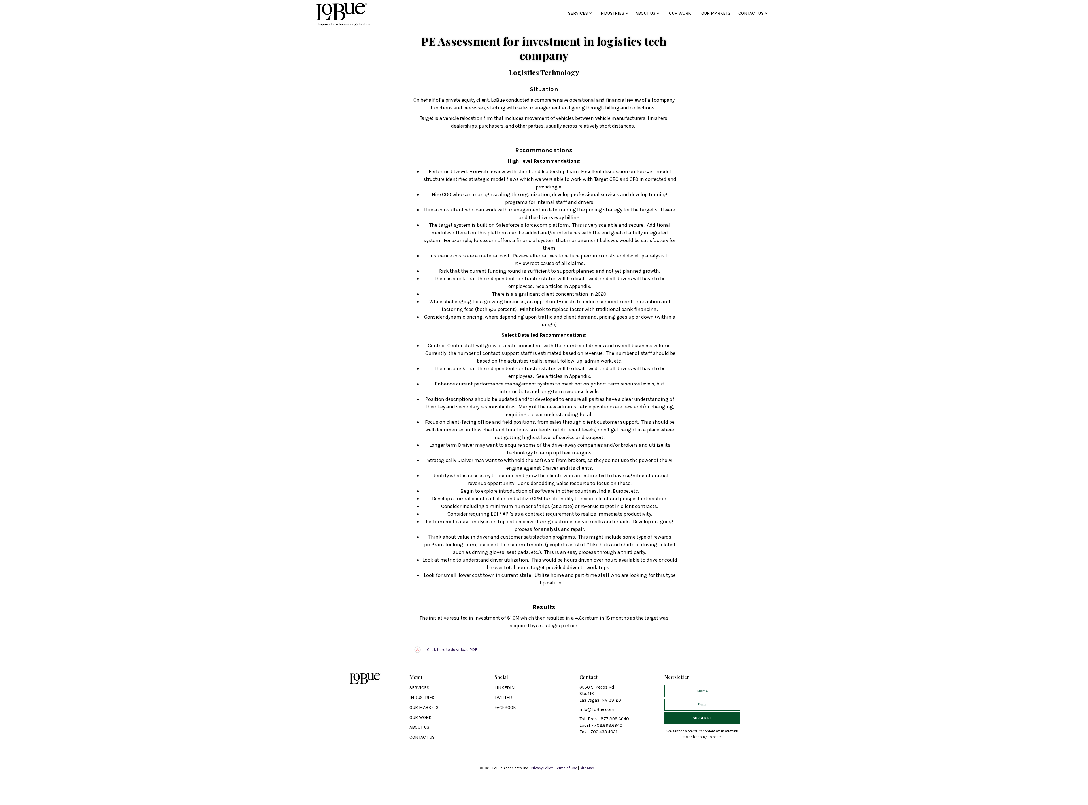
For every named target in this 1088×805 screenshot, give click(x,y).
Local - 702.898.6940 (600, 725)
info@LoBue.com (596, 709)
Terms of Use (566, 768)
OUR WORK (680, 13)
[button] (580, 13)
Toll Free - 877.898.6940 (604, 718)
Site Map (587, 768)
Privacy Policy (542, 768)
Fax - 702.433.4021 (598, 731)
